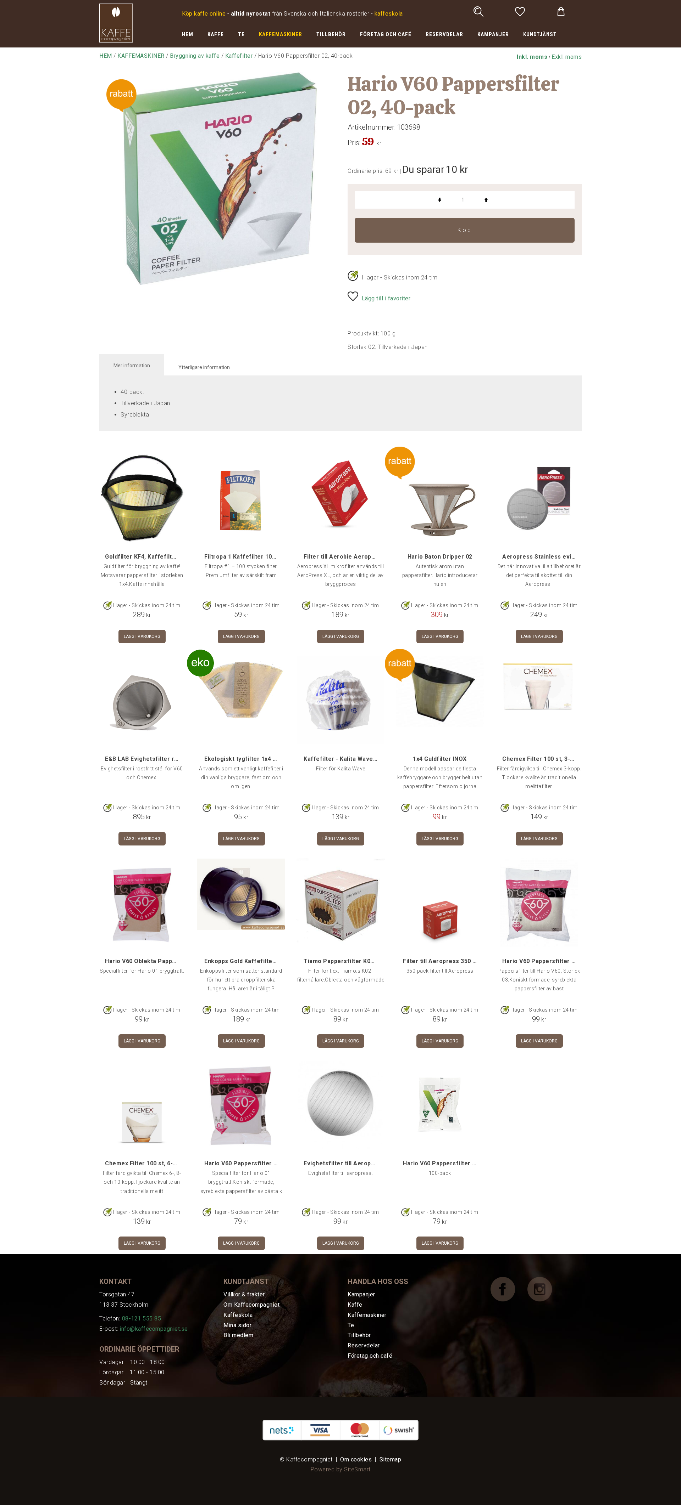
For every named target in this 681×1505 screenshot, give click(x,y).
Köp (465, 230)
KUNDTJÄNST (540, 34)
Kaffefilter (239, 55)
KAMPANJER (493, 34)
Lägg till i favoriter (386, 298)
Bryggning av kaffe (195, 55)
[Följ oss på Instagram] (545, 1289)
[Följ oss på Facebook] (508, 1289)
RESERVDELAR (444, 34)
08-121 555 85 (141, 1318)
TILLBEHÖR (331, 34)
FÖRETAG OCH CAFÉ (385, 34)
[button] (532, 57)
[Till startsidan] (116, 22)
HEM (187, 34)
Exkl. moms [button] (567, 56)
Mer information (132, 365)
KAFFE (215, 34)
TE (241, 34)
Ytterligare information (204, 367)
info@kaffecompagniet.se (154, 1328)
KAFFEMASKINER (280, 34)
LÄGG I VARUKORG (142, 636)
